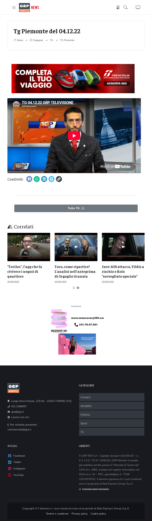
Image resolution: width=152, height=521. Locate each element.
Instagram (19, 468)
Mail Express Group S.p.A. (113, 508)
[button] (126, 7)
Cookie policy (98, 513)
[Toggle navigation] (14, 8)
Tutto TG (74, 208)
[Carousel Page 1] (74, 287)
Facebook (19, 455)
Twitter (17, 462)
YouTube (18, 474)
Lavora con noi (20, 417)
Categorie (38, 40)
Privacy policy (80, 513)
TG (51, 40)
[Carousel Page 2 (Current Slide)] (78, 287)
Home (20, 40)
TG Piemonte (67, 40)
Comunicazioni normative (95, 489)
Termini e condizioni (57, 513)
